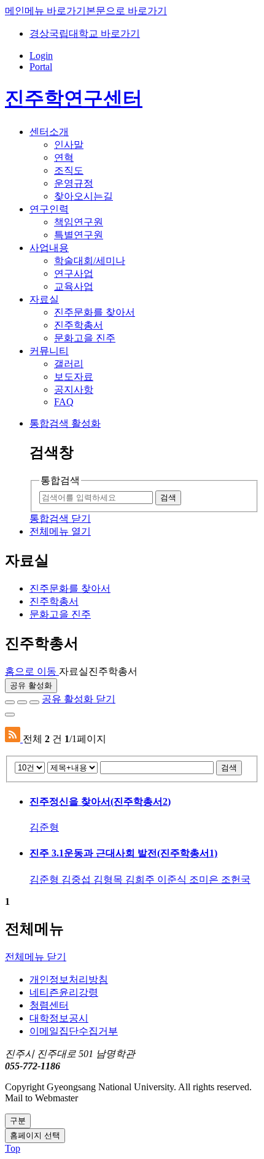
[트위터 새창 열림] (22, 702)
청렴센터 (49, 1005)
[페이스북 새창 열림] (10, 702)
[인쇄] (10, 714)
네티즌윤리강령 (63, 992)
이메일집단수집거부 (73, 1031)
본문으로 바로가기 (126, 11)
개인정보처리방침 (68, 979)
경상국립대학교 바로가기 (84, 33)
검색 (229, 767)
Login (41, 55)
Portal (40, 66)
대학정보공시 (58, 1018)
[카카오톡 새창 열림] (34, 702)
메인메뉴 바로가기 (45, 11)
